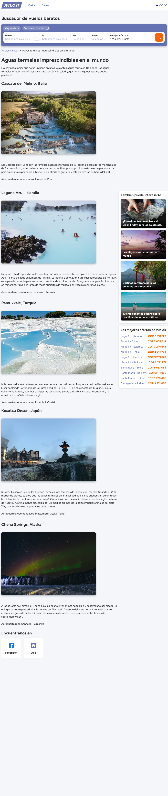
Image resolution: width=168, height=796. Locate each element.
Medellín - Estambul (132, 346)
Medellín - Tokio (130, 351)
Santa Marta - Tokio (132, 378)
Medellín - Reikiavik (132, 362)
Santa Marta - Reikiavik (134, 372)
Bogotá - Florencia (131, 357)
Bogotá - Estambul (131, 336)
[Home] (11, 5)
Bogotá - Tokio (129, 341)
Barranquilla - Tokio (132, 367)
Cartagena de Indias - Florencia (134, 383)
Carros (45, 5)
